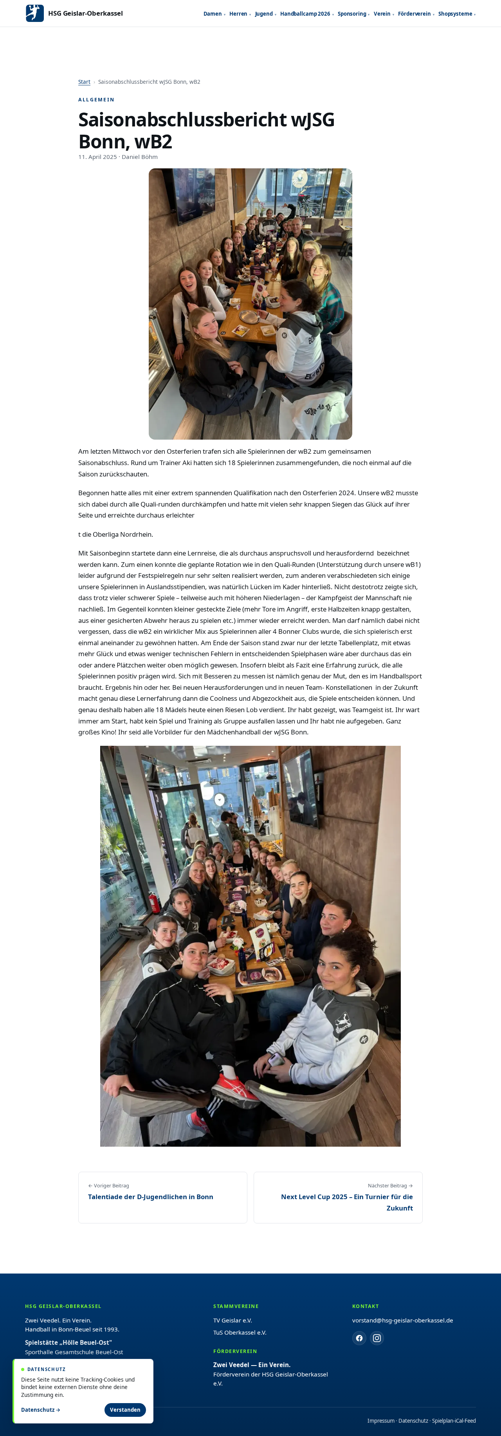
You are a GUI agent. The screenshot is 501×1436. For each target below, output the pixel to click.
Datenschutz (413, 1420)
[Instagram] (377, 1338)
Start (84, 81)
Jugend (264, 13)
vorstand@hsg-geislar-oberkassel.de (402, 1320)
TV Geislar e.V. (232, 1320)
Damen (213, 13)
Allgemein (96, 99)
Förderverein (414, 13)
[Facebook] (359, 1338)
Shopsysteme (455, 13)
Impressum (381, 1420)
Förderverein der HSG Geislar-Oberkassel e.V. (270, 1374)
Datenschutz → (41, 1409)
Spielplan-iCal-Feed (454, 1420)
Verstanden (125, 1409)
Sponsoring (352, 13)
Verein (382, 13)
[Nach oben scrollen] (477, 1420)
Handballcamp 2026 (305, 13)
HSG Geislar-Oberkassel (85, 13)
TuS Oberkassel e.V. (240, 1332)
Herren (238, 13)
